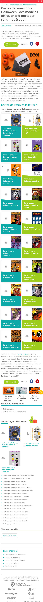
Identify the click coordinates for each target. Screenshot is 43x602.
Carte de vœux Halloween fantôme (15, 515)
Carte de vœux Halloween (12, 524)
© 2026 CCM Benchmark (32, 580)
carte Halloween (24, 354)
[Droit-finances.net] (32, 593)
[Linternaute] (11, 594)
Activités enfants (16, 5)
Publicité (26, 577)
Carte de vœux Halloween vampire (15, 500)
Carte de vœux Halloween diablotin (15, 518)
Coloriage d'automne (12, 557)
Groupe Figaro (19, 580)
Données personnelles (10, 579)
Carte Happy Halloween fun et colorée (16, 478)
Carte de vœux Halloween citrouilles (15, 521)
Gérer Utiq (36, 579)
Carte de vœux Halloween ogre (14, 509)
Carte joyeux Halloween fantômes (15, 494)
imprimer (12, 44)
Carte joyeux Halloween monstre (14, 485)
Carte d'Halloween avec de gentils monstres (18, 475)
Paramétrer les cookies (25, 579)
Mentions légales (9, 580)
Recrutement (34, 577)
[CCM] (11, 589)
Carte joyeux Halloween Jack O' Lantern (17, 488)
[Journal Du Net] (32, 589)
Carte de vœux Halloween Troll (14, 503)
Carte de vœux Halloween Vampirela (16, 497)
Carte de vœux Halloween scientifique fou (17, 506)
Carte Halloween (9, 536)
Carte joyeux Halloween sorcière (14, 481)
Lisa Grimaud (6, 26)
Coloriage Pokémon (12, 563)
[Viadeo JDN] (32, 598)
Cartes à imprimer (30, 5)
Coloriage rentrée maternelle (15, 555)
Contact (20, 577)
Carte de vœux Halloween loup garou (16, 512)
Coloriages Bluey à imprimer (15, 560)
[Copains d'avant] (11, 598)
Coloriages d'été (10, 566)
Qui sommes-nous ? (11, 577)
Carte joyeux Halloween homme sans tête (18, 491)
